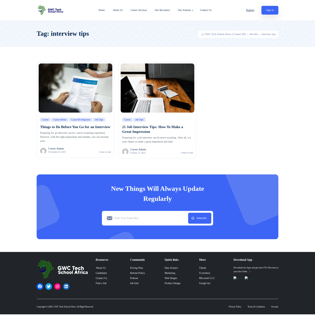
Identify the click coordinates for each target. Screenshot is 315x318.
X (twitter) (204, 273)
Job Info (134, 283)
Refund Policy (137, 273)
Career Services (139, 10)
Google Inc (205, 283)
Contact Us (205, 10)
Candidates (101, 273)
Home (102, 10)
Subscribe (202, 218)
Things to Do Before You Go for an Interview (75, 127)
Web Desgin (171, 278)
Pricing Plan (136, 268)
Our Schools (184, 10)
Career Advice (59, 119)
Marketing (170, 273)
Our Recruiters (162, 10)
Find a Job (101, 283)
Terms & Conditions (256, 306)
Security (274, 306)
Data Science (171, 268)
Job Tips (99, 119)
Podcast (134, 278)
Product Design (172, 283)
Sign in (270, 10)
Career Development (80, 119)
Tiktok (202, 268)
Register (250, 10)
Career (45, 119)
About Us (118, 10)
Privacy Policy (235, 306)
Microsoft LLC (207, 278)
